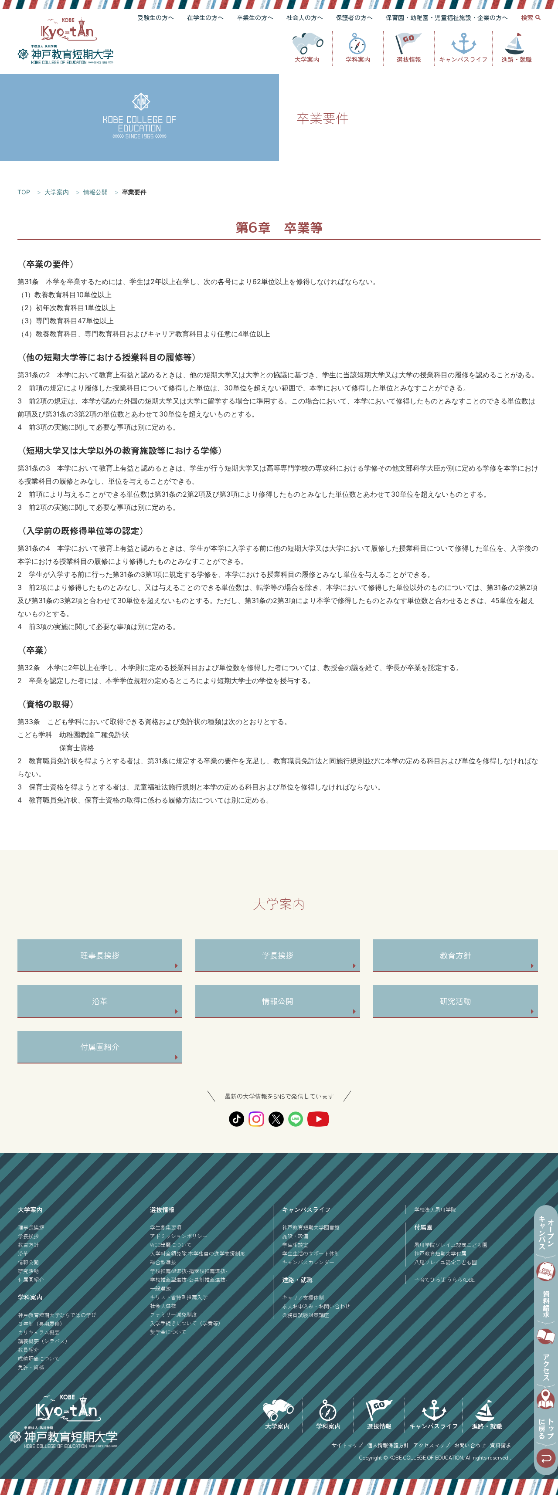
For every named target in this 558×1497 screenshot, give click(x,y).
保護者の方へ (354, 17)
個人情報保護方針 (388, 1445)
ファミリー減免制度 (173, 1314)
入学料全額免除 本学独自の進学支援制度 (197, 1253)
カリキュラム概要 (39, 1332)
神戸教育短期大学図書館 (311, 1227)
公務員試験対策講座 (305, 1314)
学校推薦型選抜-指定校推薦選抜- (189, 1270)
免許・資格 (31, 1367)
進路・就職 (516, 59)
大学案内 (307, 59)
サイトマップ (347, 1445)
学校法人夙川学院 (435, 1209)
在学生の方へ (205, 17)
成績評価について (39, 1358)
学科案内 (358, 59)
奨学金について (168, 1331)
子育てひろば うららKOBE (444, 1279)
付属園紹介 (99, 1046)
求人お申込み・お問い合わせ (316, 1306)
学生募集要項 (165, 1227)
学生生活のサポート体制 (311, 1253)
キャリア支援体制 (303, 1297)
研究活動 (455, 1000)
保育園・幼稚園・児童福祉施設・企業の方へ (447, 17)
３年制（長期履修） (41, 1323)
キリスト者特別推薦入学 (179, 1297)
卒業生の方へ (255, 17)
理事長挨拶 (99, 955)
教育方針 (455, 955)
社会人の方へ (304, 17)
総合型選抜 (163, 1262)
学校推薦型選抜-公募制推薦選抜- (189, 1279)
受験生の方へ (155, 17)
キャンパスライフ (463, 59)
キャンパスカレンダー (308, 1262)
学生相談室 (295, 1244)
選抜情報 (409, 59)
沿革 (100, 1000)
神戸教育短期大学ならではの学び (57, 1314)
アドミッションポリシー (179, 1236)
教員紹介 (28, 1349)
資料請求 (500, 1445)
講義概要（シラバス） (44, 1341)
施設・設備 (295, 1236)
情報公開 (277, 1000)
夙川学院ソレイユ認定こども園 (450, 1244)
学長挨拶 (277, 955)
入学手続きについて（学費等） (186, 1323)
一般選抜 (160, 1288)
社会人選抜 (163, 1305)
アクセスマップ (431, 1445)
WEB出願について (171, 1244)
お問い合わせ (470, 1445)
